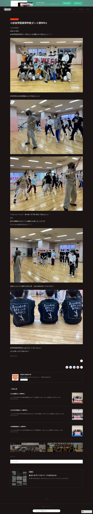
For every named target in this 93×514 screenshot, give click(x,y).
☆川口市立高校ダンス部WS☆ (18, 410)
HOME (74, 9)
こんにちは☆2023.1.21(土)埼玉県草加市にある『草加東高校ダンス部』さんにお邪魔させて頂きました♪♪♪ (36, 430)
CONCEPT (80, 9)
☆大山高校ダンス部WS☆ (17, 394)
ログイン (77, 3)
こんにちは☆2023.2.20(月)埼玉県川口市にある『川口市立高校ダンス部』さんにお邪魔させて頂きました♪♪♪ (37, 413)
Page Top (46, 499)
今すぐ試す (67, 3)
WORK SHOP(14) (14, 356)
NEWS (87, 9)
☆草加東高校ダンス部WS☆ (18, 426)
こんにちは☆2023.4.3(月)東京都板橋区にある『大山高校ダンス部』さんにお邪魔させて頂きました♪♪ (35, 397)
